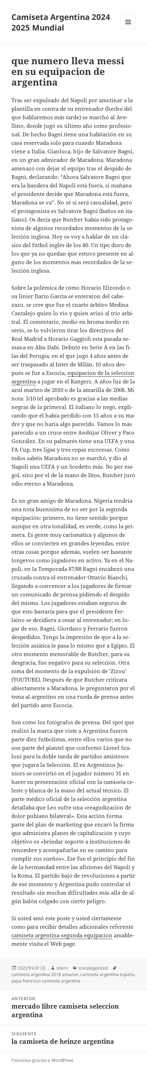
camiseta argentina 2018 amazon (44, 974)
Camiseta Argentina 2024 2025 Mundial (60, 22)
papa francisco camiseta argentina (45, 981)
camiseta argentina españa (107, 974)
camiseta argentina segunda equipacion (61, 935)
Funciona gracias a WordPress (42, 1060)
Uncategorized (93, 968)
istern (62, 968)
